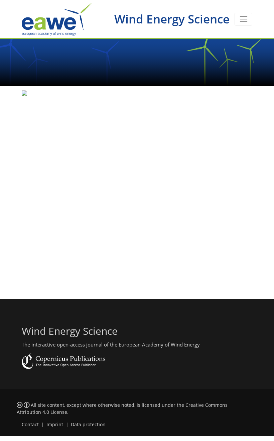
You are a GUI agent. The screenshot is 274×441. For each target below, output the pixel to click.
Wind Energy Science (172, 19)
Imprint (54, 425)
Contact (30, 425)
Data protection (88, 425)
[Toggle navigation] (243, 19)
